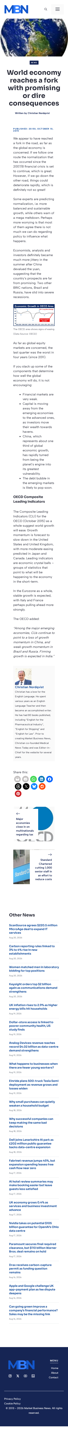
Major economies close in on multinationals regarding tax (25, 826)
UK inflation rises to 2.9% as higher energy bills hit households (33, 1007)
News (34, 62)
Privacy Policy (12, 1398)
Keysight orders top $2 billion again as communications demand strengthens (33, 987)
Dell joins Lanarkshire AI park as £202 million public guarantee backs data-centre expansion (31, 1143)
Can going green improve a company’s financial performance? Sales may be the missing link (33, 1310)
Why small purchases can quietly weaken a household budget (32, 1103)
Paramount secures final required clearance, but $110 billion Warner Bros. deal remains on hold (32, 1247)
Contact (53, 1377)
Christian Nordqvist (39, 113)
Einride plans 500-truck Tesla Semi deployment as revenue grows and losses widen (34, 1084)
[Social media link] (10, 1376)
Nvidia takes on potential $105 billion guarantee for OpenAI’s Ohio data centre (34, 1226)
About (54, 1372)
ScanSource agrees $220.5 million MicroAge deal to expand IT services (33, 929)
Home (54, 1368)
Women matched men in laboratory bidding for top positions (34, 969)
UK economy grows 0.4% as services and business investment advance (33, 1206)
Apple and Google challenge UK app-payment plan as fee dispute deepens (32, 1289)
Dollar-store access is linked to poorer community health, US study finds (31, 1025)
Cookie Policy (12, 1403)
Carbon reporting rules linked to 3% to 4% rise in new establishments (32, 949)
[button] (45, 9)
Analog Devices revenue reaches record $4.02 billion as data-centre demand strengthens (33, 1046)
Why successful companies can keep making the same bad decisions (31, 1122)
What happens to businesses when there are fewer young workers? (33, 1065)
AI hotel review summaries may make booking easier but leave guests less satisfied (31, 1185)
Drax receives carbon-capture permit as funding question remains (30, 1268)
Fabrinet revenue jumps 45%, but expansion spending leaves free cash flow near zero (32, 1164)
